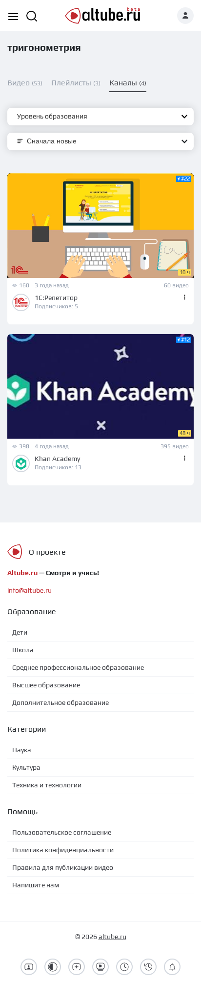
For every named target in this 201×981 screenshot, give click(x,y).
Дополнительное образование (60, 702)
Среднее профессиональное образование (78, 667)
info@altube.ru (29, 590)
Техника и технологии (46, 785)
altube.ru (112, 937)
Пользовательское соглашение (61, 832)
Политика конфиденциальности (63, 850)
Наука (21, 750)
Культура (26, 767)
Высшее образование (46, 685)
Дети (19, 632)
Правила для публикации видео (62, 867)
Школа (23, 650)
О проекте (47, 552)
